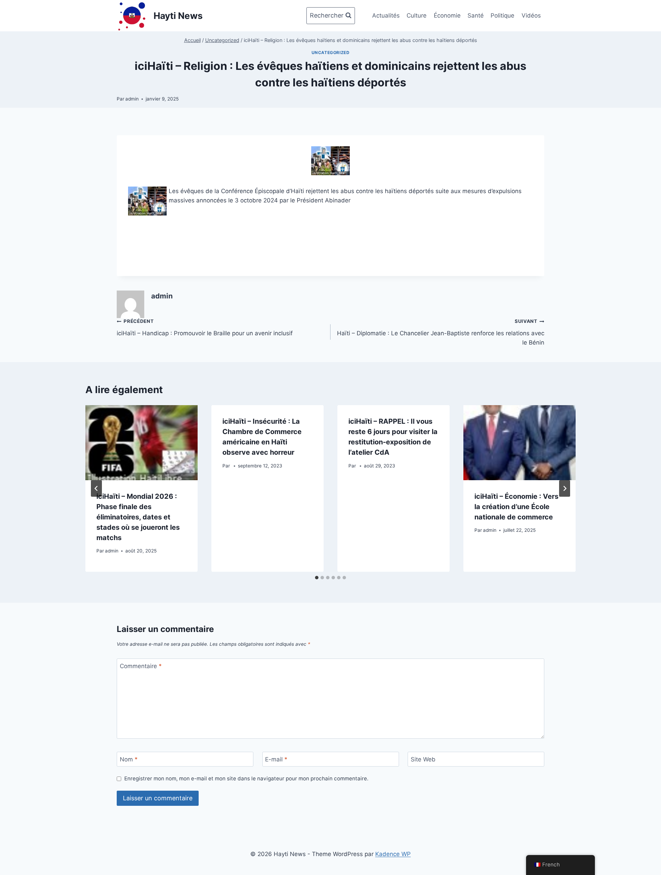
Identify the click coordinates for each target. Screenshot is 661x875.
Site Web (423, 759)
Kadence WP (393, 854)
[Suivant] (564, 488)
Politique (502, 15)
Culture (417, 15)
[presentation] (141, 442)
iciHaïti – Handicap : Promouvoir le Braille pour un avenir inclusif (205, 327)
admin (132, 99)
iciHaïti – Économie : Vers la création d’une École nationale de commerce (516, 506)
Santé (476, 15)
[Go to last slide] (96, 488)
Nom (129, 759)
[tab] (316, 577)
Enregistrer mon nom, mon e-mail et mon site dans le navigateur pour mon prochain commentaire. (246, 778)
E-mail (276, 759)
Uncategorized (331, 52)
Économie (447, 15)
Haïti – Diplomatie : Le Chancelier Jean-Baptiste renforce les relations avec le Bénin (440, 332)
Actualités (386, 15)
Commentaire (141, 666)
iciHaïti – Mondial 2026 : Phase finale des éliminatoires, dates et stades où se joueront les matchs (138, 517)
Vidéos (531, 15)
